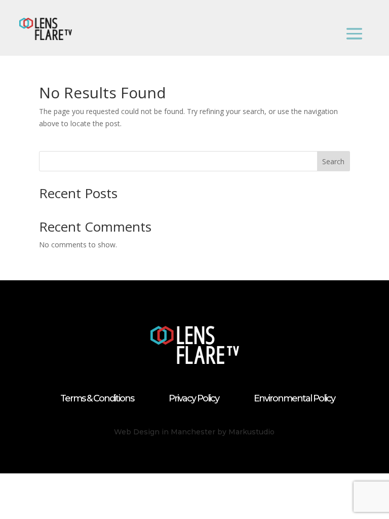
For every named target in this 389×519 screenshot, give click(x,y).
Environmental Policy (294, 398)
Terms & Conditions (97, 398)
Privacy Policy (194, 398)
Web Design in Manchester (164, 431)
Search (333, 161)
